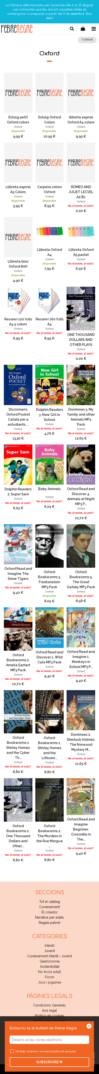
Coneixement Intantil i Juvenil (49, 956)
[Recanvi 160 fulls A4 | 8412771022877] (49, 301)
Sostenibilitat (49, 966)
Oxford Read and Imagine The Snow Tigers (18, 574)
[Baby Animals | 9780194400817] (49, 464)
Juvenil (49, 951)
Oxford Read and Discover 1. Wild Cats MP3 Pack (49, 657)
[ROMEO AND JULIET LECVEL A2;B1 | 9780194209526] (81, 163)
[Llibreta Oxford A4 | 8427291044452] (49, 231)
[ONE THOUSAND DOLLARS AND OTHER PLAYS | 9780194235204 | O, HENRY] (81, 308)
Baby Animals (49, 489)
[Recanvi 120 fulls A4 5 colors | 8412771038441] (18, 301)
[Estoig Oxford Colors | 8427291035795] (49, 93)
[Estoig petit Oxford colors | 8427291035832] (18, 93)
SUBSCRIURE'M (49, 1062)
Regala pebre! (49, 923)
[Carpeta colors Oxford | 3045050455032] (49, 163)
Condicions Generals (49, 1005)
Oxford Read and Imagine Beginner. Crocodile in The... (81, 829)
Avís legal (49, 1010)
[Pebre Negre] (16, 29)
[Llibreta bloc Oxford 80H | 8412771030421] (18, 237)
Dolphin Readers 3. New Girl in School (49, 415)
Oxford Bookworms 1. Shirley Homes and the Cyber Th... (18, 748)
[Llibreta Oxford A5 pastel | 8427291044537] (81, 231)
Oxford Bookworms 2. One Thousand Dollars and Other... (18, 836)
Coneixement (49, 907)
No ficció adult (49, 972)
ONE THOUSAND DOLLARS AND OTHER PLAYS (81, 340)
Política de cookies (49, 1016)
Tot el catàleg (49, 902)
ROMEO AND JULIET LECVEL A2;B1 (81, 192)
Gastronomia (50, 961)
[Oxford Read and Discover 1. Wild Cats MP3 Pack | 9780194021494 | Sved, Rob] (49, 627)
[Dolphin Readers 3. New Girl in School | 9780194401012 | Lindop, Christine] (49, 385)
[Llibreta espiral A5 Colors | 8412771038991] (18, 163)
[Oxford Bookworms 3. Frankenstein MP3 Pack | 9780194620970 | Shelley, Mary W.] (49, 546)
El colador (50, 912)
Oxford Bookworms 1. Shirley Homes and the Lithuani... (49, 748)
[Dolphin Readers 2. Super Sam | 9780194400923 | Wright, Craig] (18, 464)
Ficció (49, 977)
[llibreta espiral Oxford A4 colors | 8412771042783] (81, 93)
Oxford (18, 126)
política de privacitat (64, 1051)
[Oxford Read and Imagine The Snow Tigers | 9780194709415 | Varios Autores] (18, 544)
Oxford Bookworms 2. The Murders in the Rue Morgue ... (49, 836)
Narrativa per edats (49, 917)
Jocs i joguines (49, 982)
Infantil (50, 945)
